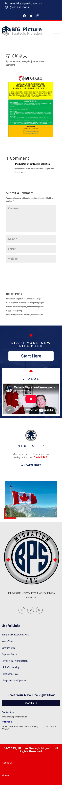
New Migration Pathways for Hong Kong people (25, 302)
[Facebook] (24, 16)
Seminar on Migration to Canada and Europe (23, 298)
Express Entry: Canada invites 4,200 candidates (24, 314)
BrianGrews (20, 163)
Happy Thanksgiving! (14, 310)
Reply (50, 178)
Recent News (38, 61)
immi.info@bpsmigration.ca (26, 3)
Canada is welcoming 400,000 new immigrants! (24, 306)
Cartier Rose (14, 61)
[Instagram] (38, 16)
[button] (31, 356)
